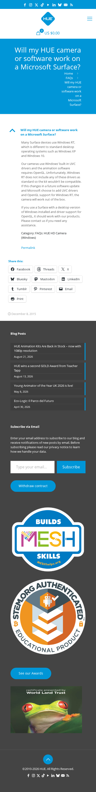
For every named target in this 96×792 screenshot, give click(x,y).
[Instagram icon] (30, 4)
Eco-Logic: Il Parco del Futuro (34, 401)
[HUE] (48, 18)
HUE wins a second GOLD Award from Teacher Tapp (46, 368)
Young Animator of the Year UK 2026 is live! (43, 385)
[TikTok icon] (42, 4)
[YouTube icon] (48, 4)
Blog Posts (18, 333)
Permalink (28, 248)
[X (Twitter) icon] (36, 4)
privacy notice (59, 447)
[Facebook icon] (25, 4)
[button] (47, 132)
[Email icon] (65, 4)
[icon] (60, 4)
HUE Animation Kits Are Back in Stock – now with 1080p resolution (47, 348)
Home (68, 73)
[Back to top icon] (48, 759)
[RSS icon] (71, 4)
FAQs (69, 78)
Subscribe (71, 467)
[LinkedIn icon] (54, 4)
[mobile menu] (90, 18)
